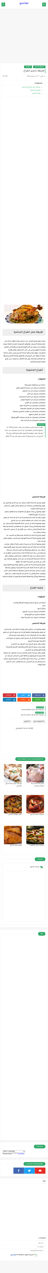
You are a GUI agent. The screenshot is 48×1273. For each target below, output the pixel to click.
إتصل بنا (40, 1247)
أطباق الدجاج (39, 67)
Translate (20, 1154)
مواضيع (24, 3)
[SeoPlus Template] (35, 1255)
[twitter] (29, 1171)
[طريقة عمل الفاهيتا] (35, 835)
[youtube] (40, 1171)
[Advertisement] (24, 37)
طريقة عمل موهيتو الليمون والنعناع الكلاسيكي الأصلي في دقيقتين (23, 433)
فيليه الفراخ (36, 93)
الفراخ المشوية (35, 90)
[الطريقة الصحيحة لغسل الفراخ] (35, 773)
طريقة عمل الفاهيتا (37, 845)
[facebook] (18, 1171)
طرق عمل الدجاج (16, 845)
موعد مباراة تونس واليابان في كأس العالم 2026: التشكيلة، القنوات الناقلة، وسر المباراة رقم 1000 (23, 427)
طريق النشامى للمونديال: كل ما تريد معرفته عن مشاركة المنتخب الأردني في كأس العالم (23, 430)
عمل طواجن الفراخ (15, 814)
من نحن (40, 1243)
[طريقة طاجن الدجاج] (35, 804)
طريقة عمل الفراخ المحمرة (30, 87)
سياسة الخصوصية (37, 1250)
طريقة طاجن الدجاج (37, 814)
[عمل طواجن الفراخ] (13, 804)
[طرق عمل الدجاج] (13, 835)
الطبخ (28, 67)
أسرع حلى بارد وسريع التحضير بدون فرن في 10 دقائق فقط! (23, 436)
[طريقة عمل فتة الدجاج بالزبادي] (13, 773)
